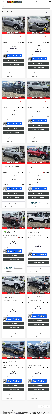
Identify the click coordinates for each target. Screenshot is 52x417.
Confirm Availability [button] (13, 64)
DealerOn (11, 413)
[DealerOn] (6, 411)
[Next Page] (41, 406)
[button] (24, 25)
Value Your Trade (13, 60)
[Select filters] (47, 12)
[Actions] (23, 37)
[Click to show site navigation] (50, 2)
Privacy (17, 413)
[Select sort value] (49, 12)
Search (47, 6)
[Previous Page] (39, 406)
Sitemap (14, 413)
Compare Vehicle (8, 76)
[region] (13, 51)
